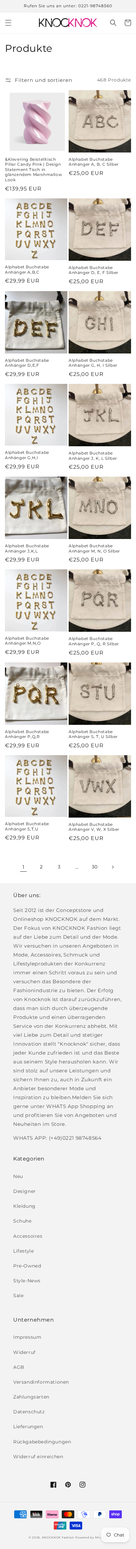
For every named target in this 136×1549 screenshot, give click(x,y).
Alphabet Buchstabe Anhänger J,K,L (27, 548)
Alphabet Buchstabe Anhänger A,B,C (27, 269)
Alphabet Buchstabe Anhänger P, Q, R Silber (94, 641)
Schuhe (22, 1221)
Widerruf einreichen (38, 1457)
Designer (24, 1191)
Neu (18, 1176)
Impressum (27, 1337)
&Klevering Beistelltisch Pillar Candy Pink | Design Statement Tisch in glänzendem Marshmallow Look (33, 169)
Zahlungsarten (31, 1397)
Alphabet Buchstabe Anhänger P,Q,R (27, 734)
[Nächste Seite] (112, 867)
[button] (8, 23)
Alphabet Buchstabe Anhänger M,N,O (27, 641)
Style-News (27, 1281)
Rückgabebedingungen (42, 1442)
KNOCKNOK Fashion (58, 1537)
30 (95, 867)
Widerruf (24, 1352)
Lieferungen (28, 1427)
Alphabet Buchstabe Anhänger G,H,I (27, 455)
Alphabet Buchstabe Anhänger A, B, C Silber (94, 162)
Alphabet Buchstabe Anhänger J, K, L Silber (93, 456)
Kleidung (24, 1206)
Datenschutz (29, 1412)
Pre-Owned (27, 1266)
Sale (18, 1295)
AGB (18, 1367)
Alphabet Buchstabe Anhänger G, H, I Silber (93, 363)
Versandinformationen (41, 1382)
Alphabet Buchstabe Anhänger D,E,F (27, 363)
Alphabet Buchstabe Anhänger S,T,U (27, 826)
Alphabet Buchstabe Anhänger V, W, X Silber (94, 827)
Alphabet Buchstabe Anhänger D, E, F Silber (94, 270)
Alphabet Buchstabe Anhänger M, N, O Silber (94, 548)
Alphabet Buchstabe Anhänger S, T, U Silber (93, 734)
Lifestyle (23, 1251)
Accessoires (28, 1236)
